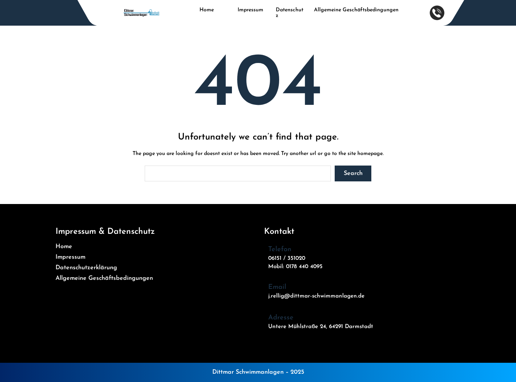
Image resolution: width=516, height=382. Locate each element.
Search (353, 173)
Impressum (250, 10)
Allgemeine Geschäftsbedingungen (356, 10)
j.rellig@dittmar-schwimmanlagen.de (316, 296)
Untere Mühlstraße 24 (297, 327)
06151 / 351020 (286, 258)
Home (206, 10)
